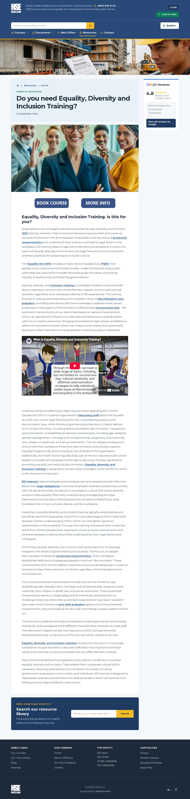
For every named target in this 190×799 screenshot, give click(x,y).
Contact (58, 767)
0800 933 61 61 (107, 5)
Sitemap (16, 767)
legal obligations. (48, 486)
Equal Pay (146, 767)
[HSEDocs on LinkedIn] (169, 790)
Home (57, 753)
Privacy (144, 753)
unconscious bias (108, 307)
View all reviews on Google (161, 123)
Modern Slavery (149, 757)
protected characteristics (73, 555)
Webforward (103, 791)
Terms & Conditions (65, 762)
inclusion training (62, 285)
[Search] (90, 25)
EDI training (30, 481)
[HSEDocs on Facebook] (176, 790)
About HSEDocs (63, 757)
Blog (14, 762)
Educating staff (88, 415)
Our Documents (20, 757)
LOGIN (173, 7)
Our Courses (18, 753)
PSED (105, 263)
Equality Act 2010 (40, 263)
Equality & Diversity (151, 762)
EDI (25, 233)
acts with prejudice (71, 604)
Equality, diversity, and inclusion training (49, 643)
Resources (30, 85)
